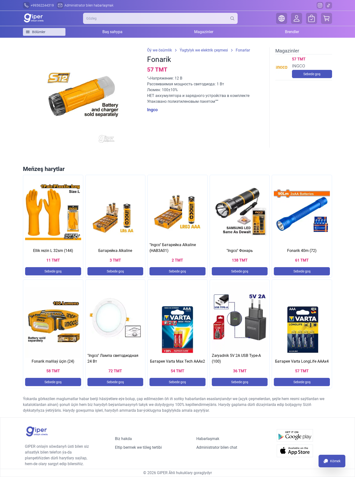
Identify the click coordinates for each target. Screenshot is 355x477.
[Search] (234, 18)
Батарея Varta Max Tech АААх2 (177, 361)
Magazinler (203, 31)
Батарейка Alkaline (115, 250)
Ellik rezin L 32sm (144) (53, 250)
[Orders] (311, 18)
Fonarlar (243, 50)
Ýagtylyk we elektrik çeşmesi (204, 50)
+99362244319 (42, 5)
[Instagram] (320, 5)
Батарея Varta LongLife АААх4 (302, 361)
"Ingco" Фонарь (240, 250)
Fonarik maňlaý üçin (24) (53, 361)
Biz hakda (123, 438)
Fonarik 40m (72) (302, 250)
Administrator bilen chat (216, 447)
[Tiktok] (328, 5)
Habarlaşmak (207, 438)
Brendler (292, 31)
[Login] (296, 18)
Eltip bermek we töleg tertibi (138, 447)
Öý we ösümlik (159, 50)
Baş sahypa (112, 31)
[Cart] (326, 18)
